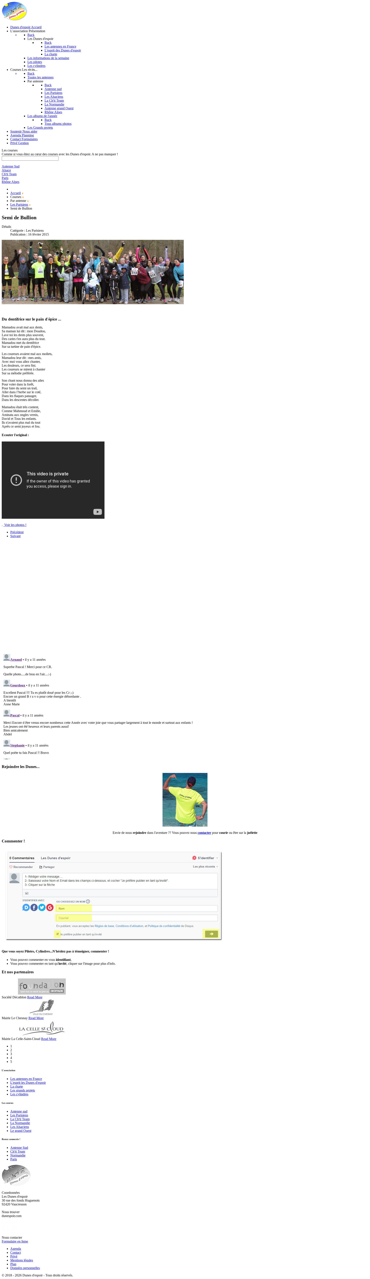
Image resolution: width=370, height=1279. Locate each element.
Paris (13, 1159)
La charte (16, 1086)
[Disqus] (185, 595)
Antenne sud (18, 1111)
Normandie (17, 1155)
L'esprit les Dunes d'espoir (28, 1082)
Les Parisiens (19, 1115)
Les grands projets (22, 1090)
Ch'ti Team (17, 1151)
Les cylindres (19, 1094)
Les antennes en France (26, 1079)
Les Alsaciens (19, 1127)
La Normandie (20, 1123)
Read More (34, 997)
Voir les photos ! (14, 525)
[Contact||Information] (185, 825)
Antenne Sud (19, 1147)
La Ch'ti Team (20, 1119)
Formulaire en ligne (15, 1241)
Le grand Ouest (20, 1130)
